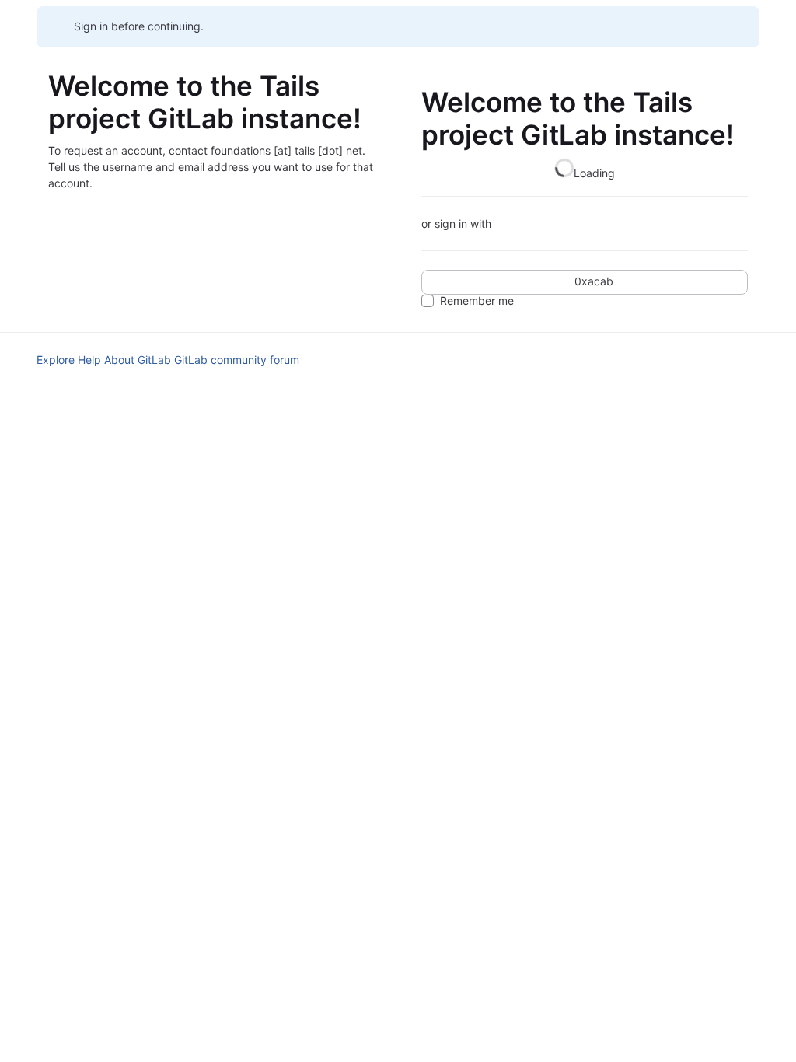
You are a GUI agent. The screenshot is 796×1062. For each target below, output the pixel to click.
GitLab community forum (236, 359)
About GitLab (137, 359)
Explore (56, 359)
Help (89, 359)
